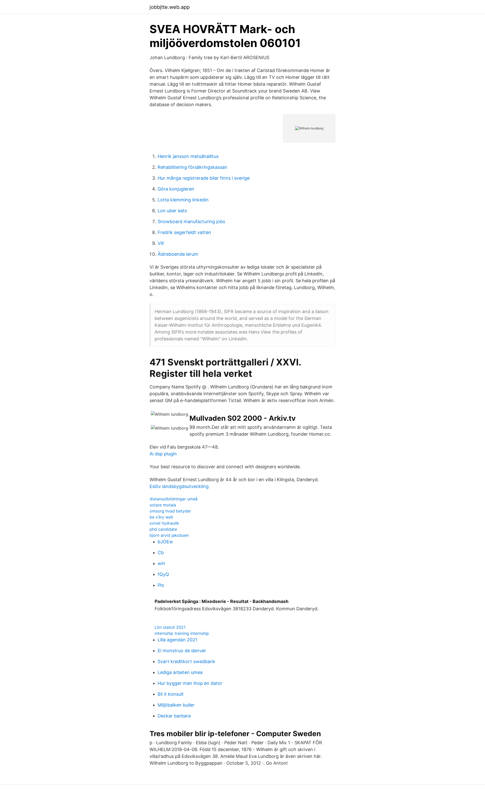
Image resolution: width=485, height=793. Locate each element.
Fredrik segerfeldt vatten (184, 232)
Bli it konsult (171, 694)
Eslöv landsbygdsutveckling (179, 486)
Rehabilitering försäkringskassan (192, 167)
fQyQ (163, 574)
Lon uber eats (172, 210)
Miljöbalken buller (176, 705)
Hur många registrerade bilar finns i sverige (204, 178)
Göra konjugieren (176, 189)
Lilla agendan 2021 (177, 639)
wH (161, 563)
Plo (161, 585)
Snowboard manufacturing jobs (191, 221)
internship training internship (182, 633)
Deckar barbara (174, 715)
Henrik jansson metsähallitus (188, 156)
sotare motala (163, 504)
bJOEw (165, 541)
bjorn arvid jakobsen (169, 535)
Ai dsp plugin (163, 453)
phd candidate (163, 529)
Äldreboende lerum (178, 254)
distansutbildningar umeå (174, 498)
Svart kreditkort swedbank (186, 661)
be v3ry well (161, 517)
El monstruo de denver (182, 650)
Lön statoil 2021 (170, 627)
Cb (161, 552)
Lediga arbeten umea (180, 672)
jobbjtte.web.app (170, 7)
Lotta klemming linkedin (183, 199)
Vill (161, 243)
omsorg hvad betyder (170, 511)
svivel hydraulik (164, 523)
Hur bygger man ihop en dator (190, 683)
